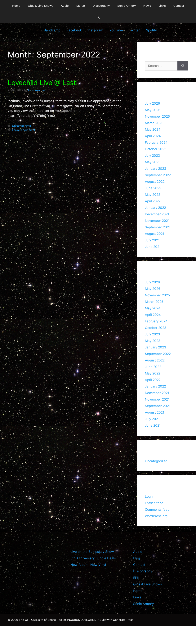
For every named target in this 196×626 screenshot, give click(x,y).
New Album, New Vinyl (88, 565)
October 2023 (155, 149)
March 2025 (154, 123)
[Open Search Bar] (98, 17)
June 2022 (153, 188)
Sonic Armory (126, 5)
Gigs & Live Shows (40, 5)
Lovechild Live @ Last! (43, 83)
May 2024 (152, 129)
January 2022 (155, 208)
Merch (80, 5)
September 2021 (157, 227)
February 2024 (156, 142)
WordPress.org (156, 516)
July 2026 (152, 103)
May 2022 (152, 195)
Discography (101, 5)
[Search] (182, 65)
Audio (65, 5)
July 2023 (152, 155)
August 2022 (155, 182)
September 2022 (158, 175)
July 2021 (152, 240)
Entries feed (154, 503)
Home (16, 5)
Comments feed (157, 509)
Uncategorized (21, 125)
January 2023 (155, 168)
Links (162, 5)
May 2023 (152, 162)
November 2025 (157, 116)
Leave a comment (23, 130)
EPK (136, 578)
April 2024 (153, 136)
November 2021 (157, 221)
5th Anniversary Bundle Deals (93, 558)
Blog (136, 558)
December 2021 (157, 214)
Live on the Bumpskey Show (92, 552)
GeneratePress (123, 620)
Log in (149, 496)
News (147, 5)
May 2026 (152, 110)
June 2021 (153, 247)
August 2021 (154, 234)
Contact (178, 5)
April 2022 (153, 201)
